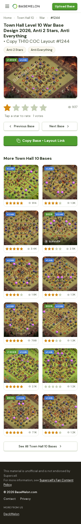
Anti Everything (41, 50)
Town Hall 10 (25, 17)
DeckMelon (11, 514)
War (42, 17)
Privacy (25, 498)
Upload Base (65, 6)
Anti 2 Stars (15, 50)
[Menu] (7, 6)
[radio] (7, 108)
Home (8, 17)
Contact (10, 498)
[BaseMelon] (26, 6)
